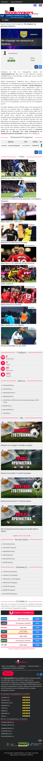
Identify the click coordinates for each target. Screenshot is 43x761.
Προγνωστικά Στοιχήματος (14, 24)
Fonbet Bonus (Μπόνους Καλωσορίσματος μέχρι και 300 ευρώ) (21, 401)
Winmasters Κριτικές (9, 547)
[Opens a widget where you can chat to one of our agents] (8, 673)
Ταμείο (32, 58)
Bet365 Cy (4, 711)
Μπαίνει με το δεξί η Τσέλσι (12, 178)
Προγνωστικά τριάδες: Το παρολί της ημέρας (16, 473)
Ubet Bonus (7, 413)
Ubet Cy (3, 716)
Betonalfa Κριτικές (9, 559)
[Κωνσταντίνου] (18, 189)
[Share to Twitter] (40, 68)
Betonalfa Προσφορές (10, 594)
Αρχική (3, 24)
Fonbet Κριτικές (8, 555)
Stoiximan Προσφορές (10, 571)
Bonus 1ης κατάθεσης (9, 666)
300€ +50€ (23, 627)
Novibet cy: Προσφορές (10, 575)
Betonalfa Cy (5, 713)
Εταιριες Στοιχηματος (23, 613)
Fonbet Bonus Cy (6, 731)
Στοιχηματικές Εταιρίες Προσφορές (13, 668)
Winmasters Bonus (9, 393)
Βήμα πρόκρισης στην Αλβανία (12, 325)
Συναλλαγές (22, 666)
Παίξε (37, 619)
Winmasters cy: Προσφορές (11, 579)
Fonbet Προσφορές (9, 586)
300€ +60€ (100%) (23, 619)
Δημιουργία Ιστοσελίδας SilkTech (21, 755)
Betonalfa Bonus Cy (7, 736)
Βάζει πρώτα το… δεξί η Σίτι (12, 222)
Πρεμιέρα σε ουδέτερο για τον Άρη (14, 242)
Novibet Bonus (7, 389)
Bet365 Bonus (7, 406)
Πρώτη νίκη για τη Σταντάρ (11, 304)
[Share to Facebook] (36, 68)
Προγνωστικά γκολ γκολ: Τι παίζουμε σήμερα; (16, 501)
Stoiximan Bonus (8, 385)
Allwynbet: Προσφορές (10, 582)
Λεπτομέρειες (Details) (23, 623)
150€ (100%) (23, 632)
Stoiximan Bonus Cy (7, 722)
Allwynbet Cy (5, 705)
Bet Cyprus (4, 2)
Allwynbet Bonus (8, 396)
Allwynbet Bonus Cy (7, 728)
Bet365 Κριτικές (8, 562)
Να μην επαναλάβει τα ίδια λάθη (13, 346)
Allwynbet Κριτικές (9, 551)
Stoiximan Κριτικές (9, 544)
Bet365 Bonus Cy (6, 733)
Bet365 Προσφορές (9, 590)
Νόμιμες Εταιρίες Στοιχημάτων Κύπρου (21, 649)
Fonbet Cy (4, 708)
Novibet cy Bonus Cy (7, 725)
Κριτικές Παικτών (33, 666)
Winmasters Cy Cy (7, 703)
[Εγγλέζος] (18, 212)
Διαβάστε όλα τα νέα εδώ (21, 536)
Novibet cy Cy (5, 700)
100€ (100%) (23, 645)
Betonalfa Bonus (8, 409)
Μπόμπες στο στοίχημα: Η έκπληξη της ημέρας (16, 445)
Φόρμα (11, 58)
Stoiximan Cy (5, 697)
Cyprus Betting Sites (17, 2)
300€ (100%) (23, 636)
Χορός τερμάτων (7, 284)
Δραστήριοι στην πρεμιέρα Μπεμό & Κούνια (17, 263)
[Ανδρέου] (18, 168)
